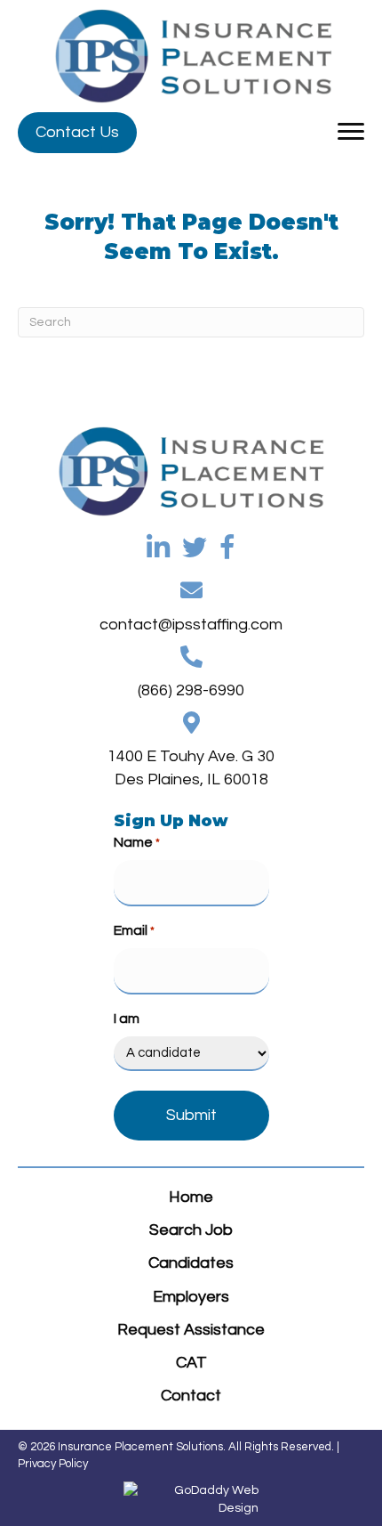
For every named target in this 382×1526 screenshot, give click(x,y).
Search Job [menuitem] (191, 1230)
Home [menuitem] (191, 1197)
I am (126, 1018)
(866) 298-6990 (191, 690)
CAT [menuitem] (191, 1362)
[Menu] (350, 132)
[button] (77, 132)
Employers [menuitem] (191, 1296)
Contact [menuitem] (191, 1395)
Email (134, 930)
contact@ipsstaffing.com (191, 624)
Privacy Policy (53, 1463)
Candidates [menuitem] (191, 1262)
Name (137, 842)
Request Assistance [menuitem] (191, 1329)
